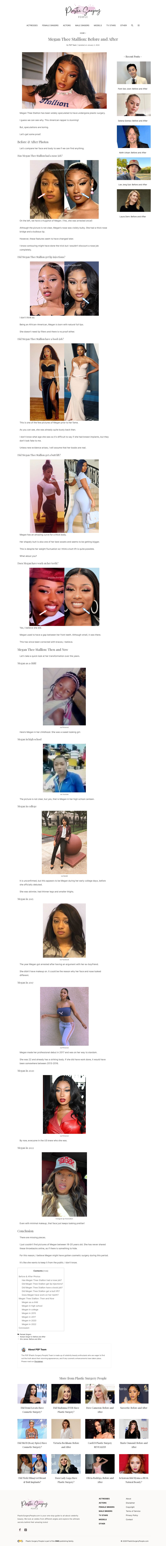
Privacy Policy (132, 1515)
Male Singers (82, 25)
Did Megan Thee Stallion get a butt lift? (41, 1291)
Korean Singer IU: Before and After (32, 1337)
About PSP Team (37, 1349)
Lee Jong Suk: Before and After (132, 184)
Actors (67, 25)
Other (123, 25)
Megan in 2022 (29, 1324)
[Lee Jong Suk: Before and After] (134, 169)
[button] (132, 25)
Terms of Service (133, 1511)
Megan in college (30, 1309)
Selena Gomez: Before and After (132, 121)
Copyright (130, 1507)
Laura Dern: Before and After (133, 216)
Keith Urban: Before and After (132, 153)
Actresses (32, 25)
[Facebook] (20, 1530)
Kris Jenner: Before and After (30, 1339)
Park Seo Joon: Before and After (132, 89)
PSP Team (72, 45)
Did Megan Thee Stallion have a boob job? (42, 1287)
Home (82, 33)
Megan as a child (30, 1302)
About (128, 1499)
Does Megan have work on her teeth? (40, 1295)
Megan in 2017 (29, 1317)
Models (98, 25)
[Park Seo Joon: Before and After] (134, 73)
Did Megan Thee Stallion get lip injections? (42, 1284)
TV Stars (111, 25)
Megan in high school (32, 1306)
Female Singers (50, 25)
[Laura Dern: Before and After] (134, 201)
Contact (129, 1519)
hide (46, 1271)
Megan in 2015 (29, 1313)
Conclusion (24, 1328)
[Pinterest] (25, 1530)
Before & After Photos (29, 1276)
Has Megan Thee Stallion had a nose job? (42, 1280)
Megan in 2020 (29, 1320)
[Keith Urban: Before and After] (134, 137)
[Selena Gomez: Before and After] (134, 105)
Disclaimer (38, 1361)
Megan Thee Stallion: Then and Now (36, 1298)
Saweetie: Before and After (133, 1407)
